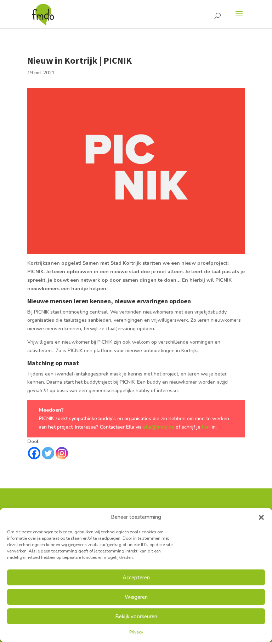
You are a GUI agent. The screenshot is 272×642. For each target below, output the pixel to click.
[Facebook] (34, 453)
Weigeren (136, 597)
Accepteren (136, 577)
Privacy (136, 632)
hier (207, 427)
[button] (261, 517)
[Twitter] (48, 453)
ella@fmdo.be (158, 427)
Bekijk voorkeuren (136, 616)
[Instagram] (62, 453)
